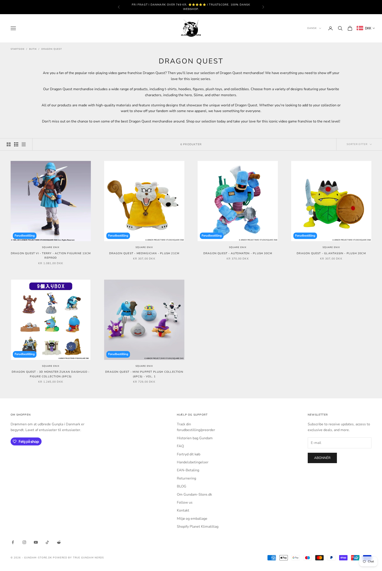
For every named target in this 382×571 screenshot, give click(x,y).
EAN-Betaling (188, 470)
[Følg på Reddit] (59, 542)
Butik (33, 49)
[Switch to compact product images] (24, 144)
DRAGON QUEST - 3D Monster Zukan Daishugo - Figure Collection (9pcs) (51, 374)
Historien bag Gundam (195, 438)
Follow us (185, 502)
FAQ (180, 446)
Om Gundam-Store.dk (194, 494)
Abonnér (322, 458)
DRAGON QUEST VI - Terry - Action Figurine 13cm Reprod (51, 256)
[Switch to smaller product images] (16, 144)
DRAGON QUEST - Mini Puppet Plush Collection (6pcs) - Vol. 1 (144, 374)
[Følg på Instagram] (24, 542)
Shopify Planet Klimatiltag (197, 526)
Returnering (186, 478)
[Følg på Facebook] (13, 542)
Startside (18, 49)
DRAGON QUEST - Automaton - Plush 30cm (237, 253)
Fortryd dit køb (188, 454)
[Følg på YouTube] (36, 542)
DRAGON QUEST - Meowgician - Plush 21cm (144, 253)
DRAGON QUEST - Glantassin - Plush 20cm (331, 253)
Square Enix (50, 247)
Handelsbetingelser (192, 462)
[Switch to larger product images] (9, 144)
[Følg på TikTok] (47, 542)
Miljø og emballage (192, 518)
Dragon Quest (51, 49)
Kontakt (183, 510)
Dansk (312, 28)
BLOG (181, 486)
